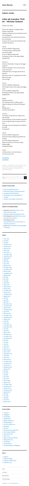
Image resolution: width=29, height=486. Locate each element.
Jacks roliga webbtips (9, 432)
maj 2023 (6, 242)
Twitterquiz (7, 441)
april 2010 (6, 399)
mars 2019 (6, 263)
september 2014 (8, 327)
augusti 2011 (7, 369)
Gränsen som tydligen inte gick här (13, 199)
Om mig (4, 472)
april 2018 (6, 283)
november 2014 (8, 325)
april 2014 (6, 330)
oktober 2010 (7, 388)
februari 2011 (7, 380)
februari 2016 (7, 313)
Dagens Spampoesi (9, 420)
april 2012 (6, 355)
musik (11, 166)
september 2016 (8, 309)
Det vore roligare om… (10, 424)
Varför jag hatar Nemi (18, 214)
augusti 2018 (7, 275)
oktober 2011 (7, 365)
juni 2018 (6, 279)
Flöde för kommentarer (10, 460)
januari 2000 (7, 401)
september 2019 (8, 256)
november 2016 (8, 306)
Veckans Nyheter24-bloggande (12, 445)
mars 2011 (6, 378)
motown (8, 166)
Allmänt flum (7, 418)
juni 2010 (6, 396)
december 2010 (8, 384)
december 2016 (8, 304)
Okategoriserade (8, 439)
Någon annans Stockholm (11, 437)
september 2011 (8, 367)
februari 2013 (7, 350)
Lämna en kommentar (7, 169)
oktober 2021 (7, 248)
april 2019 (6, 261)
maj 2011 (6, 374)
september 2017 (8, 294)
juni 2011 (6, 373)
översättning (20, 166)
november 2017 (8, 290)
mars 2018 (6, 284)
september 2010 (8, 390)
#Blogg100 (6, 414)
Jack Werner (7, 5)
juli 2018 (6, 277)
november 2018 (8, 269)
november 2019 (8, 254)
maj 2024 (6, 240)
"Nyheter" (6, 413)
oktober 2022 (7, 246)
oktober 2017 (7, 292)
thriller (11, 168)
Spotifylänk (5, 159)
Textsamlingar (6, 479)
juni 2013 (6, 342)
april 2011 (6, 376)
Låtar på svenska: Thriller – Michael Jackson (13, 20)
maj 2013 (6, 344)
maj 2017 (6, 300)
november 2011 (7, 363)
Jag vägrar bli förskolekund (11, 193)
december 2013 (8, 334)
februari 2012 (7, 359)
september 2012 (8, 353)
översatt (15, 166)
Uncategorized (8, 443)
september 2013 (8, 338)
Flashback (6, 426)
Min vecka (6, 436)
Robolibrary (7, 214)
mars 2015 (6, 323)
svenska (4, 168)
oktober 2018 (7, 271)
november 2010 (8, 386)
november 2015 (8, 315)
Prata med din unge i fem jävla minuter (14, 191)
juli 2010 (6, 394)
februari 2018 (7, 286)
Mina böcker (5, 475)
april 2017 (6, 302)
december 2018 (8, 267)
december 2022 (8, 244)
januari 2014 (7, 332)
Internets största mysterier (11, 430)
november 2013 (8, 336)
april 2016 (6, 311)
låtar (21, 165)
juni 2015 (6, 321)
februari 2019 (7, 265)
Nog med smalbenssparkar (11, 189)
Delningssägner (8, 422)
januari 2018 (7, 288)
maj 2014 (6, 329)
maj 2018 (6, 281)
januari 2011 (7, 382)
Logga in (6, 456)
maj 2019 (6, 260)
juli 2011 (6, 371)
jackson (18, 165)
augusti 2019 (7, 258)
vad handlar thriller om (18, 168)
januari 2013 (7, 351)
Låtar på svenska (11, 165)
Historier (6, 428)
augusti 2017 (7, 296)
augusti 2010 (7, 392)
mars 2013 (6, 348)
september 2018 (8, 273)
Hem (3, 469)
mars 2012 (6, 357)
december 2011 (7, 361)
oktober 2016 (7, 307)
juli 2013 (6, 340)
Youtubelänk (5, 157)
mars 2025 (6, 239)
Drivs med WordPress (13, 483)
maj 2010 (6, 397)
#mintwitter (7, 416)
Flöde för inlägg (8, 458)
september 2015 (8, 317)
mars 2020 (6, 252)
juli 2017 (6, 298)
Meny (24, 5)
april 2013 (6, 346)
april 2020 (6, 250)
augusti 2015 (7, 319)
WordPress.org (8, 462)
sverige (7, 168)
